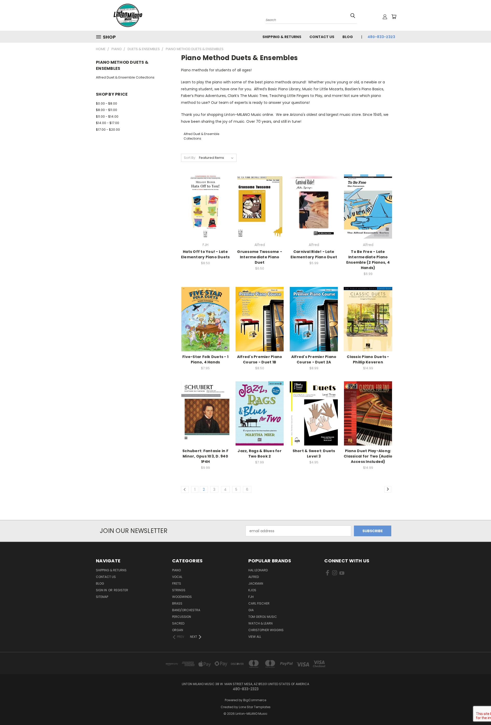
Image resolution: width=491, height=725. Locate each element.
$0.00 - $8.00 (106, 103)
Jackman (255, 583)
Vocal (177, 577)
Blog (347, 36)
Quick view (205, 196)
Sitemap (102, 597)
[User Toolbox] (384, 16)
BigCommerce (254, 700)
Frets (176, 583)
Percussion (181, 617)
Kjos (252, 590)
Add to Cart (205, 215)
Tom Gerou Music (262, 617)
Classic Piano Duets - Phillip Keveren (368, 359)
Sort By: (190, 157)
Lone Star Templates (255, 707)
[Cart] (393, 16)
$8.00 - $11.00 (106, 109)
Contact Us (321, 36)
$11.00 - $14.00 (107, 116)
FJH (251, 597)
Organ (177, 630)
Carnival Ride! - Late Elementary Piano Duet (314, 254)
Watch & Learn (260, 623)
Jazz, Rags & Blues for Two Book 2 (260, 453)
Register (121, 590)
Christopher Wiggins (266, 630)
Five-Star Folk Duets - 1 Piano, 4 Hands (205, 359)
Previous (477, 709)
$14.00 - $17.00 (107, 122)
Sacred (178, 623)
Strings (178, 590)
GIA (251, 610)
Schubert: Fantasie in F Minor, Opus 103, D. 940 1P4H (205, 456)
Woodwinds (182, 597)
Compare (203, 206)
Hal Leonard (258, 570)
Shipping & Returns (281, 36)
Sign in (102, 590)
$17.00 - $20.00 (108, 129)
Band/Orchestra (186, 610)
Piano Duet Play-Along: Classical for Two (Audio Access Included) (368, 456)
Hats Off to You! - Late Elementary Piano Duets (205, 254)
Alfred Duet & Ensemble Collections (125, 77)
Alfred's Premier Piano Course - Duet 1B (259, 359)
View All (254, 636)
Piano (176, 570)
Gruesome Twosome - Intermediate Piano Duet (259, 257)
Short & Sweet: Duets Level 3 (314, 453)
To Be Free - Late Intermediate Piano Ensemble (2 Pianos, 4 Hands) (368, 259)
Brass (177, 603)
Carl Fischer (259, 603)
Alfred (253, 577)
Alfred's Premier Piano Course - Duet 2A (314, 359)
